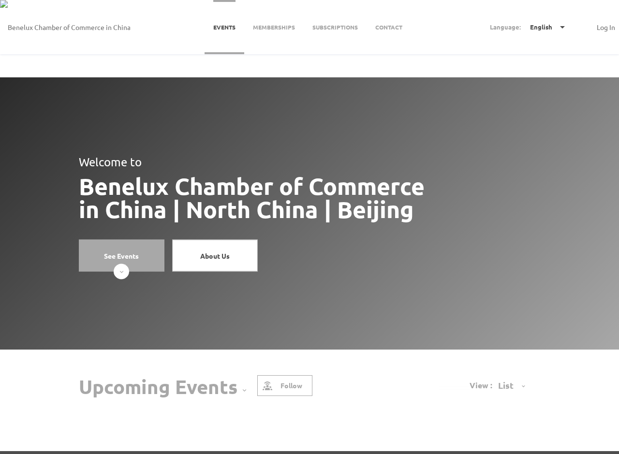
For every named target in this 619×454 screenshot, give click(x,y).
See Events (121, 255)
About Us (215, 255)
